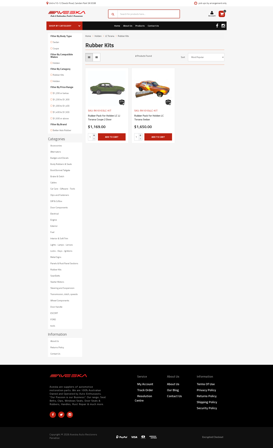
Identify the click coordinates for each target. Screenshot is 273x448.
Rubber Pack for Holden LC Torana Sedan (149, 117)
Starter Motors (57, 281)
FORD (53, 319)
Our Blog (173, 390)
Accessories (56, 145)
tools (52, 325)
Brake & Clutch (57, 176)
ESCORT (54, 313)
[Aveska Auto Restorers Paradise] (66, 14)
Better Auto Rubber (62, 130)
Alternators (55, 151)
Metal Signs (55, 257)
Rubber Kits (58, 74)
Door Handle (56, 306)
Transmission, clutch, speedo (64, 294)
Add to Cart (111, 136)
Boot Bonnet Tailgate (60, 170)
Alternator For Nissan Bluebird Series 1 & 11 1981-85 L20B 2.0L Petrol (26, 435)
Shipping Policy (207, 402)
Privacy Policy (206, 390)
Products (140, 25)
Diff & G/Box (56, 201)
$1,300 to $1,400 (61, 105)
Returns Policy (57, 347)
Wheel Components (59, 300)
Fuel (52, 232)
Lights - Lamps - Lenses (61, 244)
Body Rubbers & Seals (61, 164)
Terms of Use (206, 384)
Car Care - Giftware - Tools (62, 188)
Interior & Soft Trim (59, 238)
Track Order (145, 390)
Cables (53, 182)
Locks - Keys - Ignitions (61, 251)
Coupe (56, 48)
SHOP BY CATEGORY (60, 25)
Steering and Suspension (62, 288)
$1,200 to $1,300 (61, 99)
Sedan (56, 42)
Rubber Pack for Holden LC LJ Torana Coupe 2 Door (104, 117)
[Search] (113, 14)
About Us (127, 25)
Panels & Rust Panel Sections (64, 263)
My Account (145, 384)
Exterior (54, 226)
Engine (53, 219)
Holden (56, 63)
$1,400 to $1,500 (61, 112)
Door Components (59, 207)
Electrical (54, 213)
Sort (183, 57)
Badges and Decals (59, 157)
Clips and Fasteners (59, 195)
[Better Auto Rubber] (122, 102)
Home (117, 25)
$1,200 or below (61, 93)
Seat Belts (55, 275)
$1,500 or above (61, 118)
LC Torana (109, 36)
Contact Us (153, 25)
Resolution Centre (143, 398)
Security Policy (207, 408)
